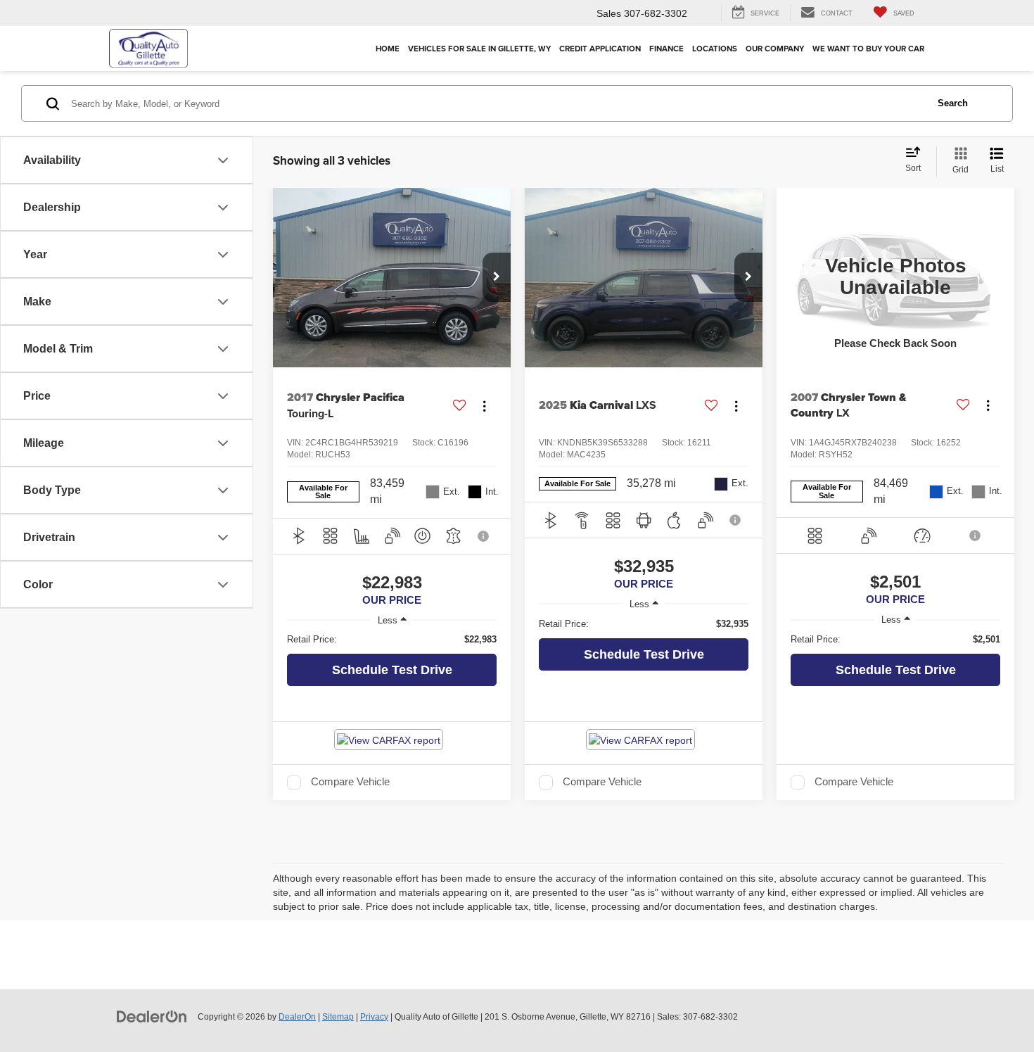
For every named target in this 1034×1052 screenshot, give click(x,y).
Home (388, 48)
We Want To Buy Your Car (868, 48)
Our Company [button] (775, 48)
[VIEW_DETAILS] (895, 277)
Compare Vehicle (350, 781)
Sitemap (338, 1017)
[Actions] (484, 405)
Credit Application (600, 48)
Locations (714, 48)
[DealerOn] (152, 1016)
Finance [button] (666, 48)
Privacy (374, 1017)
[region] (392, 640)
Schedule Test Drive (392, 670)
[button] (497, 277)
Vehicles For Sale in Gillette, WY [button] (479, 48)
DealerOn (297, 1017)
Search (953, 103)
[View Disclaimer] (484, 536)
